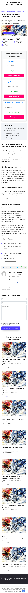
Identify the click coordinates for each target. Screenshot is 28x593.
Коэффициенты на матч (13, 133)
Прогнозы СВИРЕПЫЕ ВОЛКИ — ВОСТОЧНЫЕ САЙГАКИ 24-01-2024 (13, 418)
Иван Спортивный (15, 272)
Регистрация (14, 117)
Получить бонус (14, 96)
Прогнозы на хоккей (9, 33)
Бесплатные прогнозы (12, 135)
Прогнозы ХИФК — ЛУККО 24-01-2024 (14, 564)
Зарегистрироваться (14, 75)
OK (23, 591)
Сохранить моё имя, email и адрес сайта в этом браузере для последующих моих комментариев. (14, 323)
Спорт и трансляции (12, 138)
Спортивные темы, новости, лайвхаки (14, 3)
